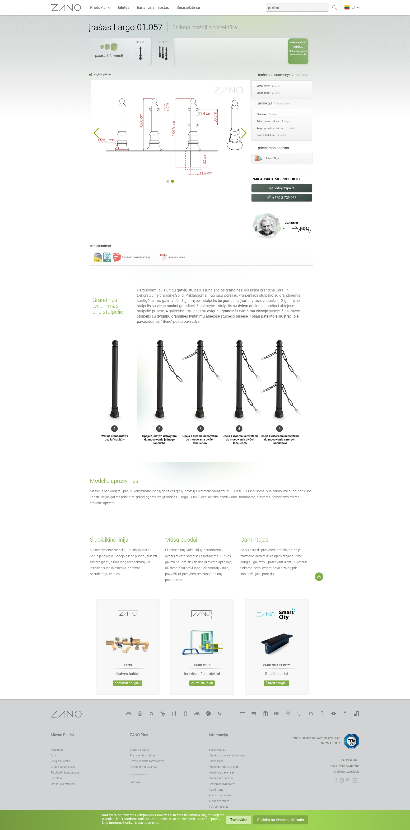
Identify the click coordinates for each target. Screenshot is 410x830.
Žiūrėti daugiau (202, 683)
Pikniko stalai (254, 713)
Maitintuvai (311, 713)
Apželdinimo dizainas (143, 767)
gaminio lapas (176, 257)
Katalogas (57, 749)
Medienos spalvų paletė (223, 767)
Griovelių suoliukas (63, 767)
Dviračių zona (197, 713)
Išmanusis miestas (153, 7)
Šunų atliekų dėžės (163, 713)
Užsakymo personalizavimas (227, 755)
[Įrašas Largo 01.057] (163, 60)
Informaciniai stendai (299, 713)
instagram (342, 780)
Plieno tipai (216, 761)
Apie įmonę (216, 789)
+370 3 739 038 (284, 198)
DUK (53, 755)
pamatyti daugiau (128, 683)
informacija (218, 735)
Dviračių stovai (185, 713)
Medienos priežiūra (221, 778)
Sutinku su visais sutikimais (280, 820)
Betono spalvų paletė (222, 784)
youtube (355, 780)
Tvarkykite (238, 820)
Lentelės (242, 713)
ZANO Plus (139, 735)
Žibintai (322, 713)
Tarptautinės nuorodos (65, 772)
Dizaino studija (139, 749)
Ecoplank (56, 778)
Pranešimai (174, 713)
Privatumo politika (220, 795)
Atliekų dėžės (140, 713)
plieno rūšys (272, 158)
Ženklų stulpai (345, 713)
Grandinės (333, 713)
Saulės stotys (208, 713)
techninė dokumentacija (136, 257)
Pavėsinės (265, 713)
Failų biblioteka (60, 761)
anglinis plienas (102, 74)
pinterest (347, 780)
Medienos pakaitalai (221, 772)
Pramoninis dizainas (142, 755)
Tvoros (277, 713)
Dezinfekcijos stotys (356, 713)
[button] (96, 133)
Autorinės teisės (219, 801)
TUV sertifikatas (218, 806)
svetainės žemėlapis (346, 771)
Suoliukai (128, 713)
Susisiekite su (188, 7)
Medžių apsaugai (288, 713)
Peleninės (231, 713)
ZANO (66, 7)
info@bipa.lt (284, 188)
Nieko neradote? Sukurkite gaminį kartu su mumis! (298, 48)
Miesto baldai (62, 735)
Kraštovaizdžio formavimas (147, 761)
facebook (336, 780)
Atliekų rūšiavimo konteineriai (151, 713)
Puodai (220, 713)
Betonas (135, 782)
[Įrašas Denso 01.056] (140, 60)
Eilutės (123, 7)
